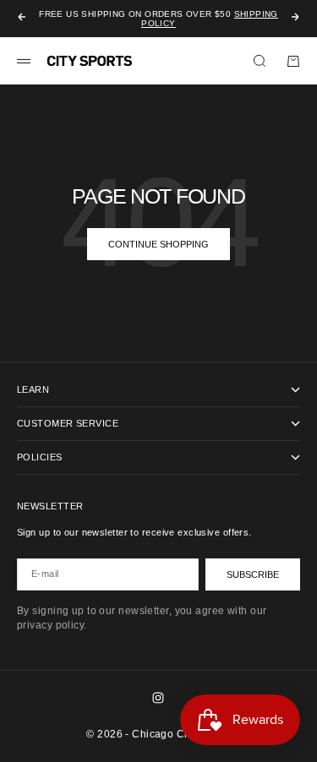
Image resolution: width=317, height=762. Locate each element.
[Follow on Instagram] (158, 698)
